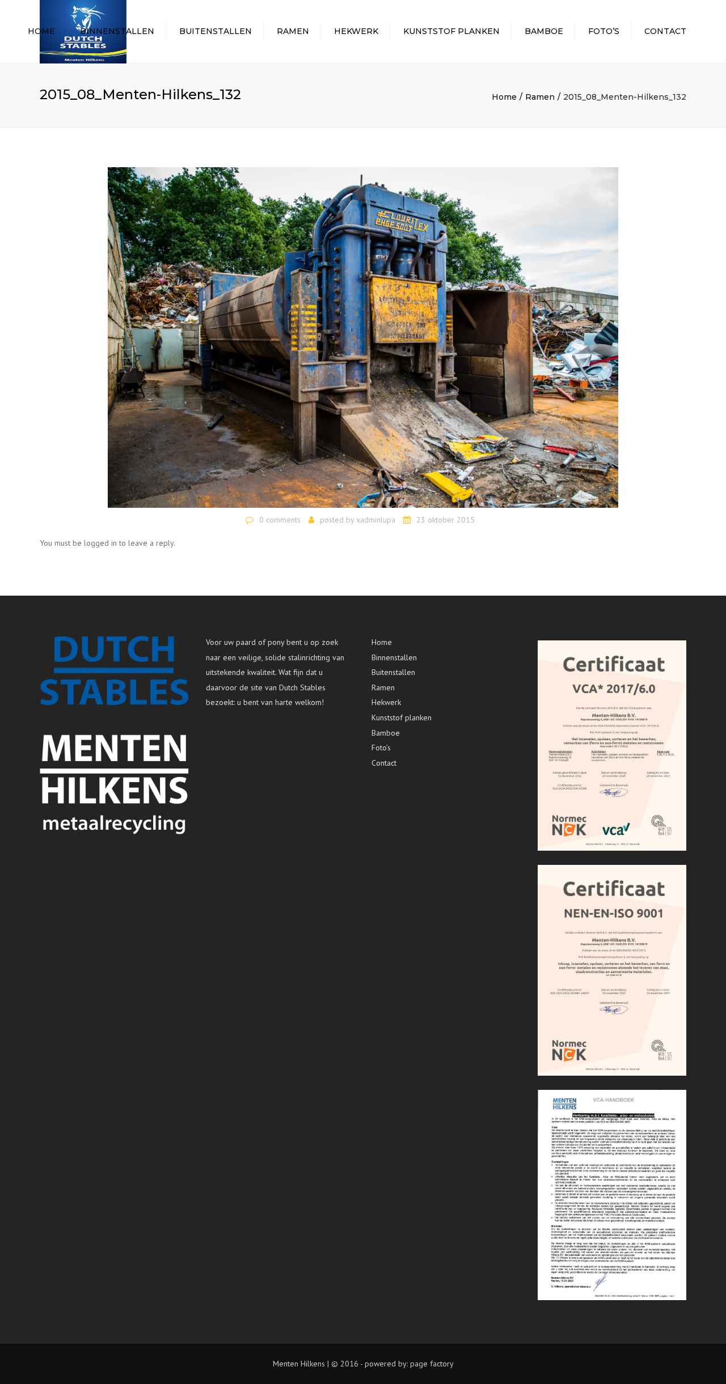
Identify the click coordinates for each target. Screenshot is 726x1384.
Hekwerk (356, 31)
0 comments (280, 520)
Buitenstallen (215, 31)
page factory (432, 1363)
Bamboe (544, 31)
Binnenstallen (117, 31)
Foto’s (603, 31)
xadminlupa (375, 520)
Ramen (293, 31)
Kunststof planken (451, 31)
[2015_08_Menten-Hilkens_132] (363, 337)
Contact (665, 31)
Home (41, 31)
